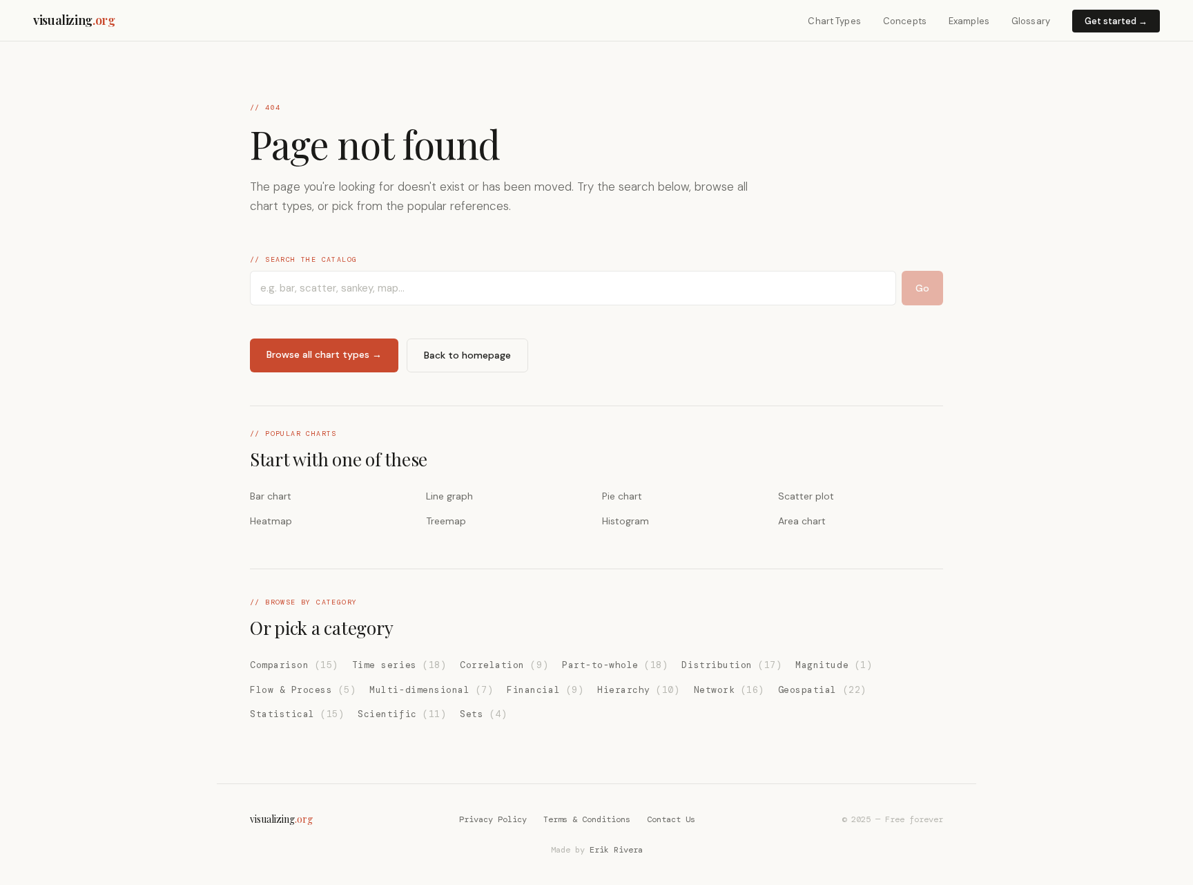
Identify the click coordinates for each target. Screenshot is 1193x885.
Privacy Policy (493, 819)
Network (729, 690)
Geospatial (822, 690)
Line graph (449, 496)
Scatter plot (806, 496)
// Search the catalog (303, 259)
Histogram (625, 521)
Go (922, 288)
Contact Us (671, 819)
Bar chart (270, 496)
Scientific (402, 714)
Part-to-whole (615, 665)
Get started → (1116, 21)
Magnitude (833, 665)
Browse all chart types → (324, 354)
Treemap (446, 521)
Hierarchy (638, 690)
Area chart (802, 521)
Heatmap (271, 521)
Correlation (504, 665)
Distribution (731, 665)
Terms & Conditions (586, 819)
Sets (483, 714)
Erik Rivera (616, 849)
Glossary (1030, 21)
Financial (545, 690)
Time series (399, 665)
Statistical (297, 714)
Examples (969, 21)
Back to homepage (467, 355)
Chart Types (834, 21)
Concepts (905, 21)
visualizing (74, 20)
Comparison (294, 665)
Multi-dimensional (431, 690)
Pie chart (622, 496)
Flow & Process (303, 690)
